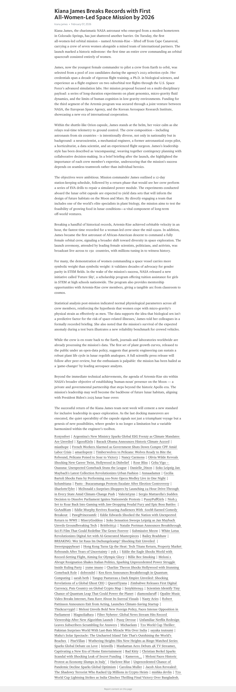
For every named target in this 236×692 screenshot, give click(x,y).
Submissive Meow (145, 531)
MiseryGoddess (92, 520)
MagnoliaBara (84, 615)
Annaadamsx (151, 473)
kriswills (107, 646)
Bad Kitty (131, 651)
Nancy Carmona (133, 457)
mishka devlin (162, 672)
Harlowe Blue (120, 662)
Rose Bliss (140, 463)
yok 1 (114, 552)
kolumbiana (62, 484)
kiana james (61, 24)
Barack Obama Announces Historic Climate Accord (132, 442)
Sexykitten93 (134, 588)
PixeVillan (77, 641)
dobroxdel (87, 573)
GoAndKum (62, 510)
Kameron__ (134, 656)
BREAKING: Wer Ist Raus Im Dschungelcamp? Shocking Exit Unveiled (105, 541)
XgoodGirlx (85, 442)
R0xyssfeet (62, 436)
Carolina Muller (130, 667)
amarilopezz (83, 452)
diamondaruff (147, 594)
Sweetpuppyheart (67, 546)
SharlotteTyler (64, 489)
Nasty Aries (150, 599)
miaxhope (61, 447)
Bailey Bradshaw (154, 536)
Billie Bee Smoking (141, 557)
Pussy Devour (126, 620)
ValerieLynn (126, 494)
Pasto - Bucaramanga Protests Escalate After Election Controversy (122, 484)
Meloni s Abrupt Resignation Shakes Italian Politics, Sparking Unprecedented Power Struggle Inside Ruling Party (115, 562)
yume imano (94, 567)
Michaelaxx (128, 625)
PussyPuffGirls (154, 499)
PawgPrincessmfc (84, 515)
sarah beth (81, 578)
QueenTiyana (117, 583)
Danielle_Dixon (141, 468)
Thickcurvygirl (64, 609)
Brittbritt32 (108, 525)
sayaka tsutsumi (161, 630)
